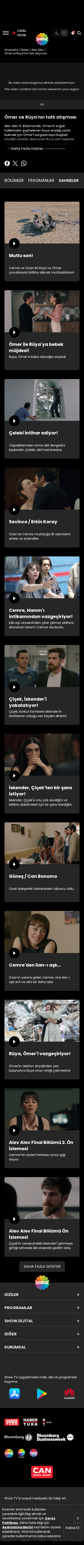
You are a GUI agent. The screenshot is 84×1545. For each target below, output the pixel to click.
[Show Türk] (21, 1453)
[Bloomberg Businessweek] (55, 1437)
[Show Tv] (42, 39)
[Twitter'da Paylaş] (15, 163)
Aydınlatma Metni (17, 1527)
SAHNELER (69, 180)
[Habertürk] (11, 1422)
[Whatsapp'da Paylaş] (24, 163)
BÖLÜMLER (14, 180)
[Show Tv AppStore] (14, 1393)
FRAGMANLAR (41, 180)
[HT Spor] (47, 1422)
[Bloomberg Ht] (18, 1437)
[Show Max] (34, 1453)
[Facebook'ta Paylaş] (7, 163)
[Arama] (79, 33)
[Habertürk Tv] (31, 1422)
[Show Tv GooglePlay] (42, 1393)
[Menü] (6, 33)
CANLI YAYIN (21, 32)
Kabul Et (72, 1527)
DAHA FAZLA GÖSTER (42, 1266)
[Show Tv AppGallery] (69, 1393)
